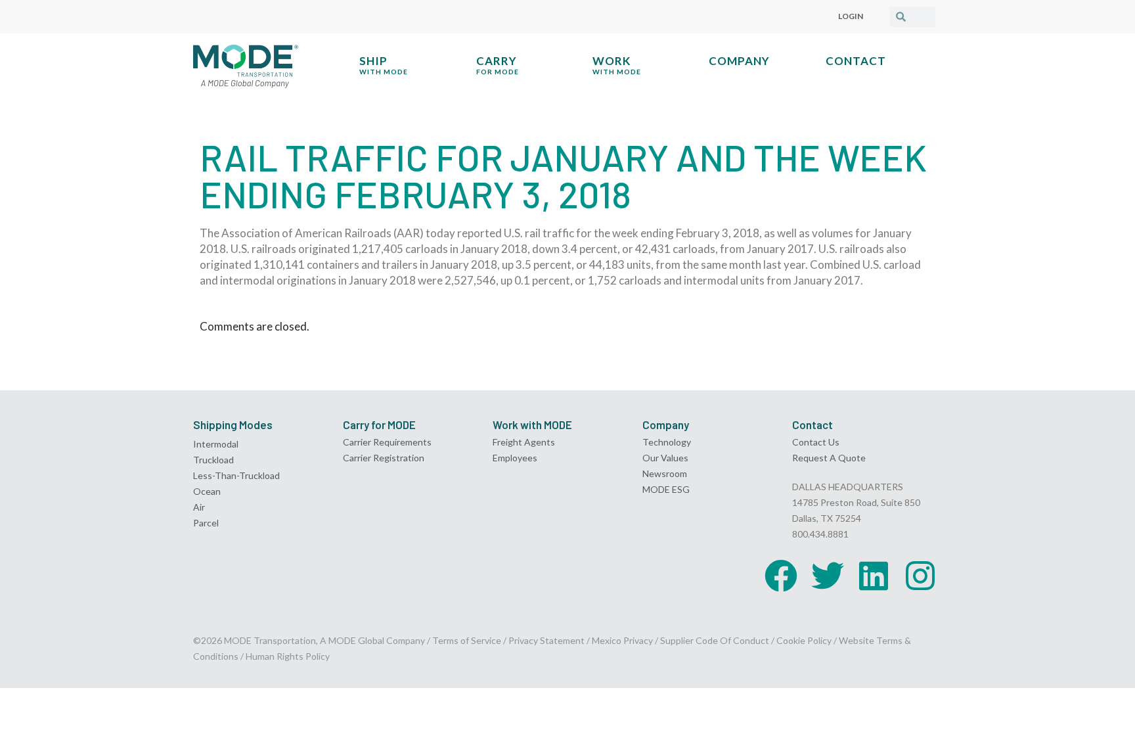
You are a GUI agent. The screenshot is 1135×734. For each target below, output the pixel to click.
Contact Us (815, 441)
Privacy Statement (547, 640)
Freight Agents (524, 441)
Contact (856, 61)
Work (616, 65)
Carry (497, 65)
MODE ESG (666, 489)
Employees (515, 457)
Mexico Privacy (622, 640)
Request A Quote (829, 457)
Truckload (213, 459)
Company (739, 61)
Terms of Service (466, 640)
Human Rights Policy (288, 656)
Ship (383, 65)
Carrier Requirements (387, 441)
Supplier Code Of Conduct (714, 640)
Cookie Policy (804, 640)
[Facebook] (781, 575)
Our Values (665, 457)
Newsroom (664, 473)
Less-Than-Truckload (236, 475)
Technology (666, 441)
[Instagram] (920, 575)
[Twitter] (827, 575)
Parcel (206, 522)
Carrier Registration (383, 457)
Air (199, 507)
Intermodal (215, 443)
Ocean (207, 491)
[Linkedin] (873, 575)
